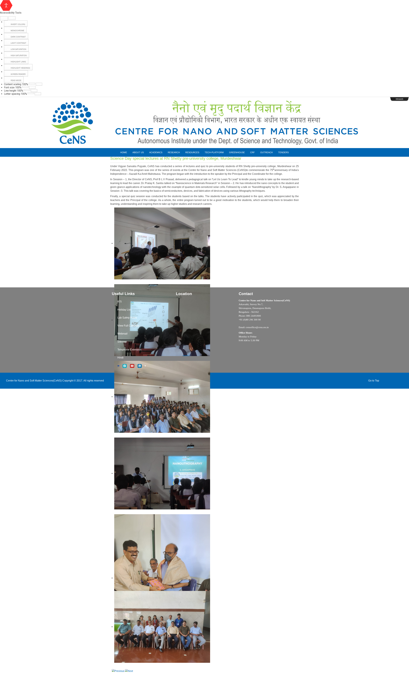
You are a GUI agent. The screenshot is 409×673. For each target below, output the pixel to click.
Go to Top (373, 380)
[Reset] (4, 18)
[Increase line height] (34, 90)
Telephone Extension (129, 349)
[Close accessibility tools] (11, 18)
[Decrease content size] (32, 83)
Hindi (120, 357)
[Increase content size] (39, 84)
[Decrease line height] (27, 90)
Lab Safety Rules (127, 317)
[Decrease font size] (25, 87)
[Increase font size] (32, 87)
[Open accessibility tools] (6, 5)
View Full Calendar (128, 325)
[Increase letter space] (38, 93)
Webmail (122, 333)
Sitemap (122, 341)
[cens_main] (204, 122)
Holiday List (124, 309)
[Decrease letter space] (31, 93)
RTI (119, 301)
